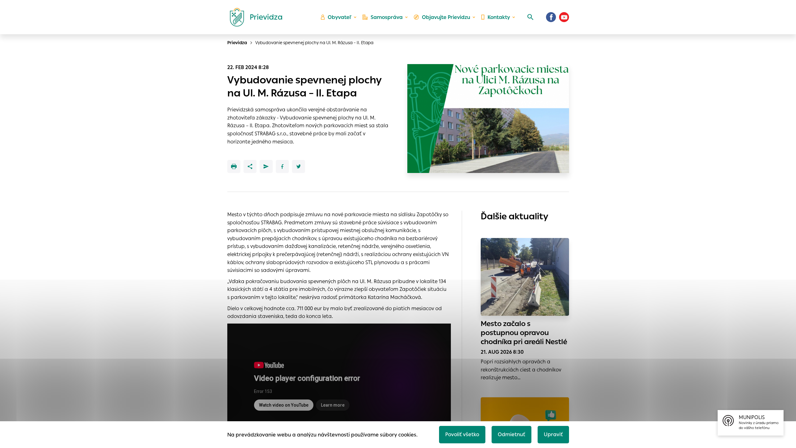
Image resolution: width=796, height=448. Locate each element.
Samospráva (387, 17)
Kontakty (499, 17)
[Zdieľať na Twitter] (298, 166)
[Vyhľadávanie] (530, 17)
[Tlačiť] (233, 166)
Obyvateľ (339, 17)
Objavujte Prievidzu (446, 17)
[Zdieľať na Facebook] (282, 166)
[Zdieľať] (250, 166)
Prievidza (237, 42)
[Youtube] (564, 17)
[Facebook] (551, 17)
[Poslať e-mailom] (266, 166)
